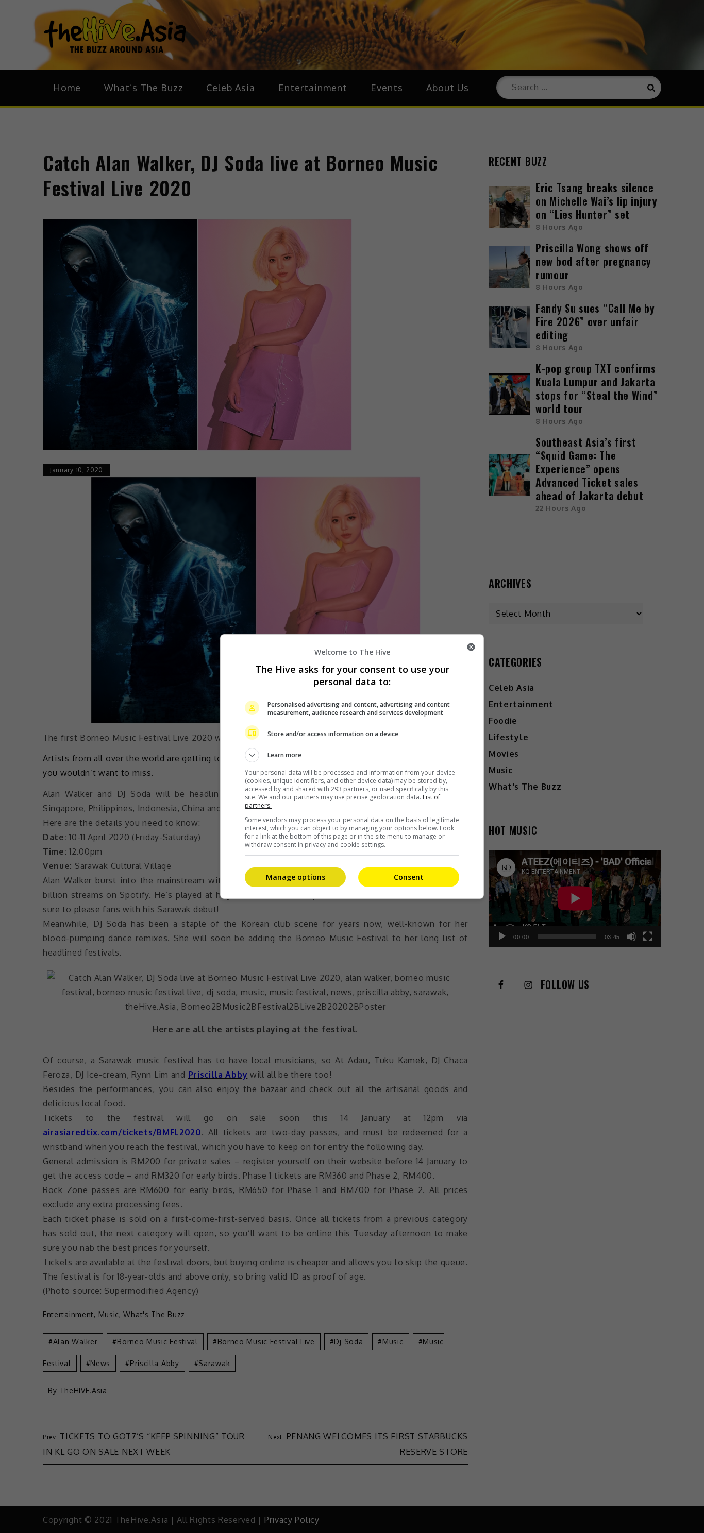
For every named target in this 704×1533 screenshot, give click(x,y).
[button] (352, 755)
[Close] (471, 647)
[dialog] (352, 766)
